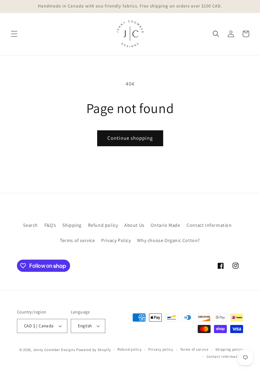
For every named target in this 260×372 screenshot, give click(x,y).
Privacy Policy (116, 240)
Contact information (225, 356)
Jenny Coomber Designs (54, 349)
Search (30, 225)
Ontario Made (165, 225)
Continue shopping (130, 138)
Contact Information (209, 225)
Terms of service (77, 240)
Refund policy (103, 225)
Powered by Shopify (93, 349)
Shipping (72, 225)
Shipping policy (229, 349)
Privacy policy (160, 349)
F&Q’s (50, 225)
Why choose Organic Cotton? (168, 240)
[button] (14, 33)
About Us (134, 225)
